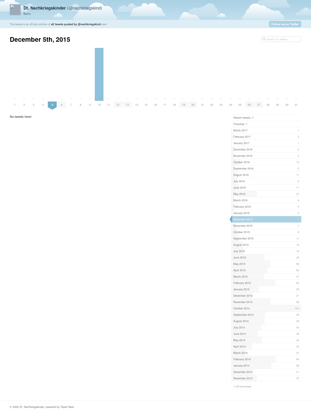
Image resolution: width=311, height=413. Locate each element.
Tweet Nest (67, 407)
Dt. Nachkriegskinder (31, 407)
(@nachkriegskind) (62, 8)
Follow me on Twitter (285, 24)
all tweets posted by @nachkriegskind (76, 24)
